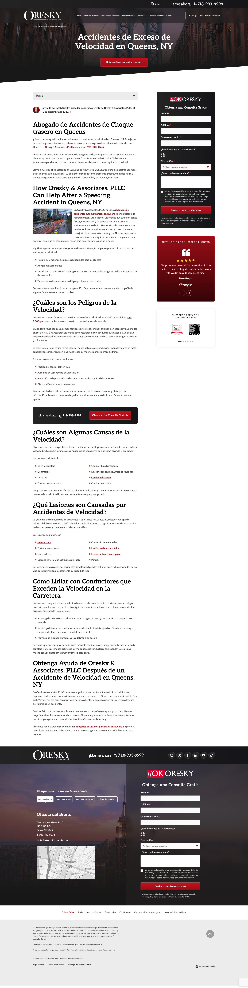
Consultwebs (210, 966)
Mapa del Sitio (38, 964)
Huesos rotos (44, 542)
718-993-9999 (72, 415)
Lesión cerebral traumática (105, 548)
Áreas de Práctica (91, 15)
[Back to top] (210, 934)
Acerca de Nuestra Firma (175, 912)
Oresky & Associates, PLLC (59, 147)
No (164, 156)
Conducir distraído (101, 477)
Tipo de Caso (168, 161)
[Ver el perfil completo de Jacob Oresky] (36, 110)
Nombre (165, 113)
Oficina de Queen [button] (64, 799)
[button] (189, 293)
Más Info (43, 840)
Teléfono (166, 125)
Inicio (79, 15)
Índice (39, 95)
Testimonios (110, 912)
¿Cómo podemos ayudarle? (176, 173)
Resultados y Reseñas (110, 15)
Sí (164, 154)
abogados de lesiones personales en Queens (99, 726)
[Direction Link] (66, 847)
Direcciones (60, 840)
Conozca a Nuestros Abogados (147, 912)
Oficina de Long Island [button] (107, 799)
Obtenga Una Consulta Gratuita (110, 415)
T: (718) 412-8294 (46, 834)
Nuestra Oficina (128, 15)
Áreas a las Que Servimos (160, 15)
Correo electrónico (171, 137)
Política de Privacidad (56, 964)
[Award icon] (194, 325)
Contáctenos (142, 15)
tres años (82, 719)
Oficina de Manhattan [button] (84, 799)
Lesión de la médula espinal (105, 554)
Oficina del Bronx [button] (45, 799)
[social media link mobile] (171, 755)
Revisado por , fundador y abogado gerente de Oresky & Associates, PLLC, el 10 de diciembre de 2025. (88, 109)
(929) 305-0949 (95, 147)
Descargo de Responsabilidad (79, 964)
